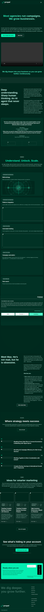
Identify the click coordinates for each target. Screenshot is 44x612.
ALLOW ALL (36, 314)
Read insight (3, 521)
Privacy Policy (33, 604)
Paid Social (33, 588)
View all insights (22, 529)
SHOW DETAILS (37, 310)
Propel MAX (33, 602)
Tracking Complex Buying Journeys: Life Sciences (6, 510)
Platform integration (8, 202)
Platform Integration (34, 600)
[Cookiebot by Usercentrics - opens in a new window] (38, 297)
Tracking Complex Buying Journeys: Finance (21, 510)
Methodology (6, 177)
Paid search (5, 281)
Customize (21, 314)
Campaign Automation (34, 594)
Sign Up (39, 570)
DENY (8, 314)
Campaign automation (8, 255)
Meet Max (20, 35)
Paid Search (33, 592)
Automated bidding (7, 228)
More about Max (22, 405)
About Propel (33, 590)
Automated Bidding (34, 598)
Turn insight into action (8, 35)
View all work (22, 429)
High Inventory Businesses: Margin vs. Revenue (36, 510)
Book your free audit (22, 550)
